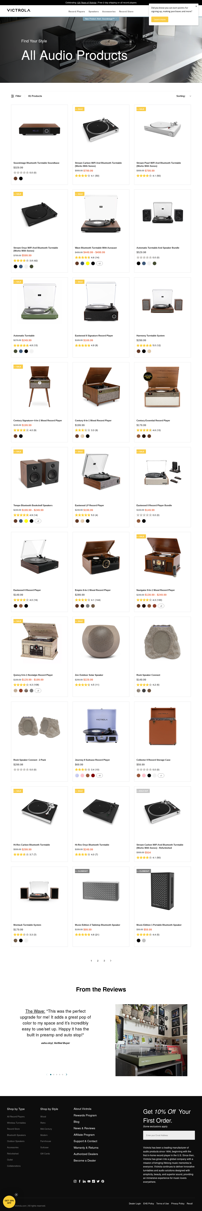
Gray (88, 606)
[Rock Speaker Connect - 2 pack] (39, 726)
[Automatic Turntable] (39, 302)
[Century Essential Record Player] (162, 387)
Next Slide (66, 1074)
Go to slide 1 (50, 1074)
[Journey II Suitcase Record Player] (101, 726)
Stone (138, 691)
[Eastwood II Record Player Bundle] (162, 471)
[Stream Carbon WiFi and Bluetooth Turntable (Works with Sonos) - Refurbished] (162, 811)
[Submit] (192, 1135)
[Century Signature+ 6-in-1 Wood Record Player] (39, 387)
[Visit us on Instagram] (75, 1182)
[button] (9, 1202)
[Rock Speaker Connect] (162, 641)
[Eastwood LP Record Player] (101, 471)
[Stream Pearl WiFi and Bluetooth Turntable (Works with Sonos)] (162, 129)
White (26, 266)
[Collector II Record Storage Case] (162, 726)
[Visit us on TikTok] (93, 1182)
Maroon (93, 775)
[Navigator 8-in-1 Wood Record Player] (162, 556)
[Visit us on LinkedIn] (84, 1182)
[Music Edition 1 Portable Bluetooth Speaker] (162, 891)
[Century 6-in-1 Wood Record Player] (101, 387)
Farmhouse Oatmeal (15, 691)
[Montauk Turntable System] (39, 891)
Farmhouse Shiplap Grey (26, 691)
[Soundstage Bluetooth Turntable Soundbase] (39, 129)
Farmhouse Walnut (93, 606)
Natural (149, 351)
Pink (82, 775)
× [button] (196, 6)
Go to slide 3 (56, 1074)
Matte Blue (21, 266)
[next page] (111, 961)
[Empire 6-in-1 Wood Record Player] (101, 556)
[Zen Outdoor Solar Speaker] (101, 641)
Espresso (144, 436)
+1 (161, 775)
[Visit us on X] (98, 1182)
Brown (88, 775)
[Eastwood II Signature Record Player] (101, 302)
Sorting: (180, 96)
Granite (144, 691)
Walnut (15, 178)
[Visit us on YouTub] (89, 1182)
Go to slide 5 (62, 1074)
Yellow (88, 263)
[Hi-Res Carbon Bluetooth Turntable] (39, 811)
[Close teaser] (16, 1194)
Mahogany (154, 606)
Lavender (77, 775)
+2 (99, 263)
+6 (99, 775)
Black (21, 178)
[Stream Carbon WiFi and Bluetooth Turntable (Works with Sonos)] (101, 129)
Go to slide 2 (53, 1074)
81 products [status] (35, 96)
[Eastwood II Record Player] (39, 556)
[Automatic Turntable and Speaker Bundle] (162, 214)
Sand (149, 691)
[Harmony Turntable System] (162, 302)
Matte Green (31, 266)
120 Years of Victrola (86, 2)
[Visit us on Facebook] (79, 1182)
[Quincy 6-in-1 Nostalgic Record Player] (39, 641)
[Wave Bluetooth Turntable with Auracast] (101, 214)
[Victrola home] (19, 11)
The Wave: (35, 1011)
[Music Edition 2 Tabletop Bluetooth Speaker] (101, 891)
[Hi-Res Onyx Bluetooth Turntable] (101, 811)
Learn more (160, 19)
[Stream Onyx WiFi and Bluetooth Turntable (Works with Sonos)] (39, 214)
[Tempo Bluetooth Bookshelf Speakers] (39, 471)
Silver (144, 940)
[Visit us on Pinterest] (102, 1182)
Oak (138, 436)
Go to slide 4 (59, 1074)
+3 (38, 690)
